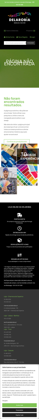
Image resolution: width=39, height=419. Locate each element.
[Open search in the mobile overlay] (19, 43)
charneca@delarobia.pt (11, 305)
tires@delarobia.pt (9, 341)
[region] (19, 391)
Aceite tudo (19, 405)
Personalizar (19, 410)
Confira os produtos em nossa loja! (17, 143)
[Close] (37, 365)
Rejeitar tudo (19, 415)
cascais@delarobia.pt (10, 359)
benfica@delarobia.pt (10, 322)
